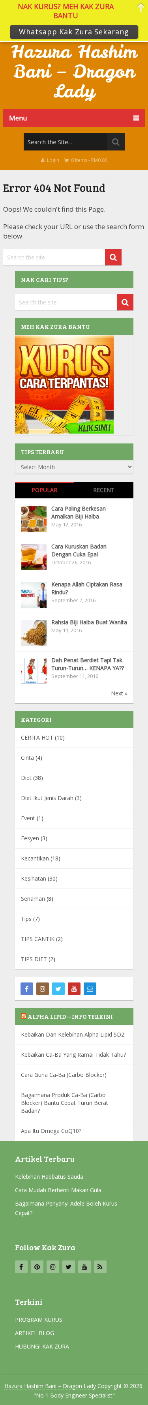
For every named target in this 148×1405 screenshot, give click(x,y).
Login (53, 160)
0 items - (88, 160)
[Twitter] (58, 988)
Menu (18, 117)
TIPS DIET (34, 959)
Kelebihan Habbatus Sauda (49, 1176)
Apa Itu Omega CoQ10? (51, 1131)
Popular (44, 490)
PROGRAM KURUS (38, 1319)
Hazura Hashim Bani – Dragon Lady (74, 71)
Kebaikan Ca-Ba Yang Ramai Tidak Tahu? (73, 1054)
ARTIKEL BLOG (34, 1333)
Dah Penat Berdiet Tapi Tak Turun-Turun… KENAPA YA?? (87, 664)
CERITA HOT (37, 737)
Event (28, 818)
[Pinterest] (37, 1266)
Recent (103, 490)
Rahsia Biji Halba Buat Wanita (89, 622)
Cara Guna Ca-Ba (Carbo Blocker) (64, 1074)
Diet (26, 777)
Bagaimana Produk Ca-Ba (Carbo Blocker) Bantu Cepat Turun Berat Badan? (64, 1102)
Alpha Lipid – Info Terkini (70, 1016)
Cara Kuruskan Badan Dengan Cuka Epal (79, 550)
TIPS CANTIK (37, 939)
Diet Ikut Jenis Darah (47, 798)
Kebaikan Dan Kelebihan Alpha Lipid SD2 (72, 1034)
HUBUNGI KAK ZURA (42, 1346)
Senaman (33, 898)
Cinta (27, 757)
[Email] (90, 988)
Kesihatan (33, 878)
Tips (26, 918)
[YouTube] (74, 988)
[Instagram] (42, 988)
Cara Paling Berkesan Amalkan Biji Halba (78, 512)
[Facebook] (27, 988)
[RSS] (100, 1266)
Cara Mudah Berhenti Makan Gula (58, 1190)
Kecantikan (35, 858)
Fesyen (30, 838)
